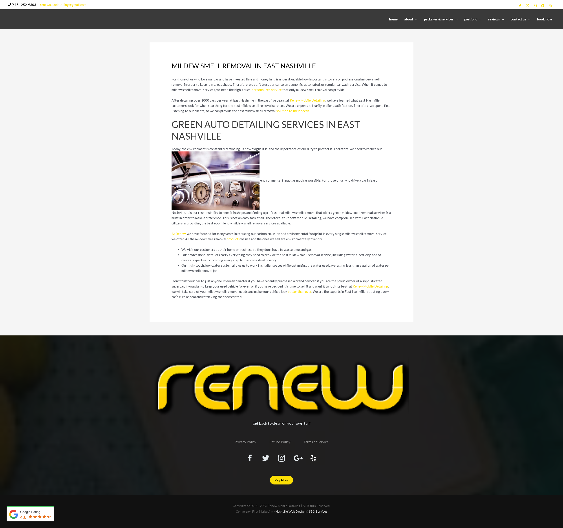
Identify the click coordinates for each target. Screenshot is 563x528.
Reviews (494, 19)
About (408, 19)
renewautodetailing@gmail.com (63, 5)
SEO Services (318, 511)
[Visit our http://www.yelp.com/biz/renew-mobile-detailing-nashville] (313, 458)
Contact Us (518, 19)
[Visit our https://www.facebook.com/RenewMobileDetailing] (249, 458)
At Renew (179, 234)
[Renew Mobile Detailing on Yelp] (550, 5)
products (233, 239)
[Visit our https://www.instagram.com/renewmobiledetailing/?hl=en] (281, 458)
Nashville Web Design (290, 511)
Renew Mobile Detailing (307, 100)
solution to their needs (292, 111)
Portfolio (470, 19)
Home (393, 19)
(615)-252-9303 (23, 5)
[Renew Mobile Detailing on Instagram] (535, 5)
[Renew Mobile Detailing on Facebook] (520, 5)
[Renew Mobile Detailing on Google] (542, 5)
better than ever (299, 291)
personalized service (267, 90)
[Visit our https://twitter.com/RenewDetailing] (265, 458)
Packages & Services (438, 19)
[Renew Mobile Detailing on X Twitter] (527, 5)
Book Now (544, 19)
